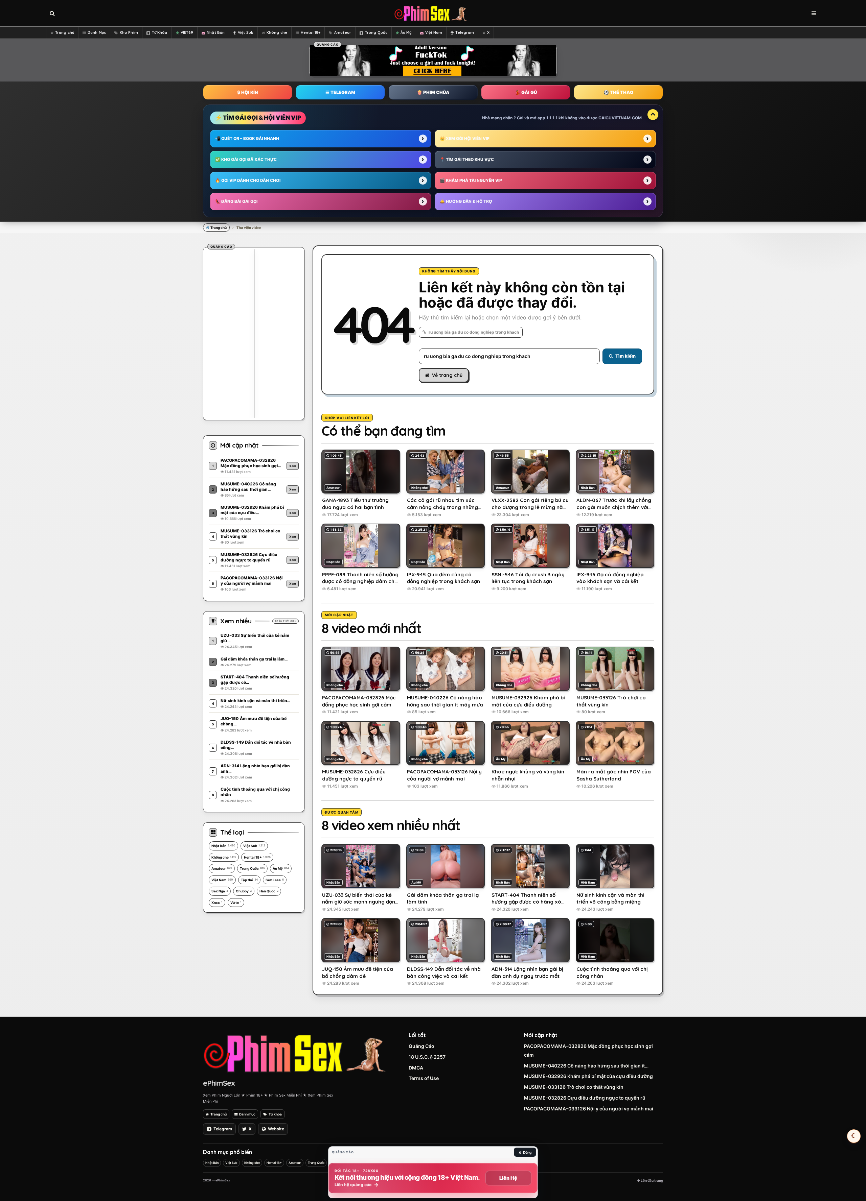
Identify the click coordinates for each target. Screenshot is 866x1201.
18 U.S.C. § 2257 (427, 1057)
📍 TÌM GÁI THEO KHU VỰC (467, 159)
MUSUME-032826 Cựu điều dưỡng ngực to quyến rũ (584, 1098)
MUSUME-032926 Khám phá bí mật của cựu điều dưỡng (588, 1076)
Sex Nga (219, 891)
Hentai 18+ (310, 32)
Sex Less (275, 880)
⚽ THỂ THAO (618, 92)
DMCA (416, 1068)
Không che (277, 32)
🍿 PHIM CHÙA (433, 92)
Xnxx (217, 902)
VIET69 (187, 32)
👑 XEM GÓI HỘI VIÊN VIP (464, 138)
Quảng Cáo (421, 1046)
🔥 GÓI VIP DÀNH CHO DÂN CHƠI (247, 180)
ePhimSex (219, 1083)
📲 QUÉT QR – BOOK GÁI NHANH (247, 138)
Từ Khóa (159, 32)
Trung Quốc (376, 32)
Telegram (464, 32)
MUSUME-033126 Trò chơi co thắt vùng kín (573, 1087)
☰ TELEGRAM (340, 92)
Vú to (236, 902)
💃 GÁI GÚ (526, 92)
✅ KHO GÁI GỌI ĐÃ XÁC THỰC (246, 159)
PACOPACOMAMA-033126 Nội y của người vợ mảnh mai (588, 1108)
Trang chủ (64, 32)
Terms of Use (424, 1078)
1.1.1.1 (551, 117)
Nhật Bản (216, 32)
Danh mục (247, 1114)
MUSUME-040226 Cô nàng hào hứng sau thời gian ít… (586, 1065)
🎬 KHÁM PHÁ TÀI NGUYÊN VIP (471, 180)
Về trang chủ (447, 375)
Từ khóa (275, 1114)
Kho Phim (129, 32)
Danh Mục (97, 32)
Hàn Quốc (268, 891)
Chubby (244, 891)
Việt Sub (245, 32)
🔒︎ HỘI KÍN (247, 92)
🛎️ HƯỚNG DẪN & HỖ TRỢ (466, 201)
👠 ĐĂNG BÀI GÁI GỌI (236, 201)
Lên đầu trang (651, 1180)
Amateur (342, 32)
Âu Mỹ (406, 32)
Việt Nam (433, 32)
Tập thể (249, 880)
